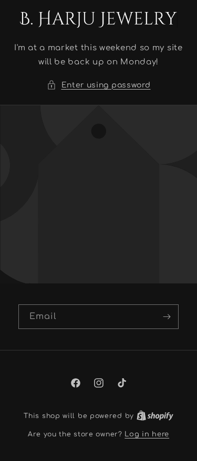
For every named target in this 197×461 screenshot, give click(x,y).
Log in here (147, 434)
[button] (99, 85)
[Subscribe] (166, 316)
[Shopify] (155, 416)
